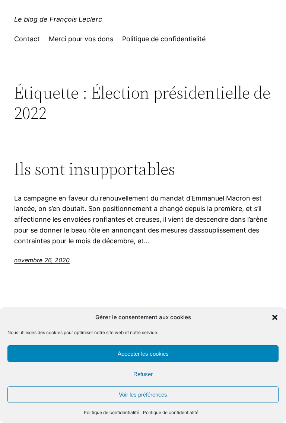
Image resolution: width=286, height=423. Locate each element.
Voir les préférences (143, 394)
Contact (27, 39)
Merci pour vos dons (81, 39)
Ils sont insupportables (94, 169)
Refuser (143, 374)
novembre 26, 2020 (42, 260)
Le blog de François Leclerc (58, 19)
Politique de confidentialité (111, 412)
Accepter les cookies (143, 353)
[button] (275, 317)
